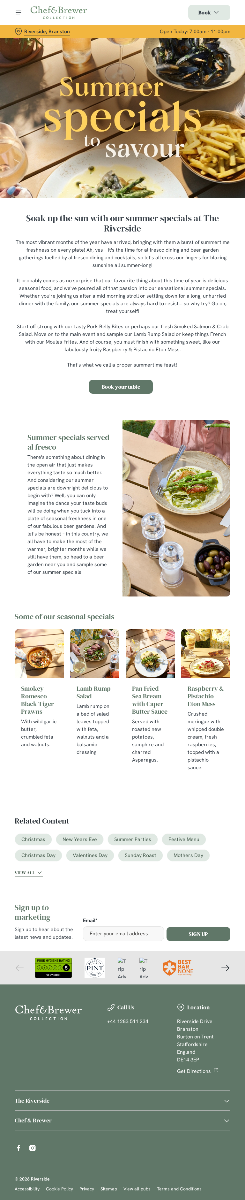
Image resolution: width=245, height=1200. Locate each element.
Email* (90, 921)
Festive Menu (183, 839)
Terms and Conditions (179, 1189)
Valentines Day (90, 855)
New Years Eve (80, 839)
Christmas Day (38, 855)
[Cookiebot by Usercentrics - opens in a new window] (210, 529)
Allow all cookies (200, 666)
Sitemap (108, 1189)
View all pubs (137, 1189)
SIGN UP (198, 934)
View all (25, 873)
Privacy (86, 1189)
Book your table (121, 386)
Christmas (33, 839)
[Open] (18, 12)
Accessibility (27, 1189)
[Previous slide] (20, 968)
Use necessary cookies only (121, 666)
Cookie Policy (59, 1189)
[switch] (92, 622)
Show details (210, 646)
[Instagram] (32, 1148)
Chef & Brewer (33, 1120)
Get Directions (194, 1071)
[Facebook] (18, 1148)
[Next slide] (225, 968)
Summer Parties (132, 839)
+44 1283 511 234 (127, 1021)
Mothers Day (188, 855)
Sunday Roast (140, 855)
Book (204, 12)
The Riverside (32, 1101)
